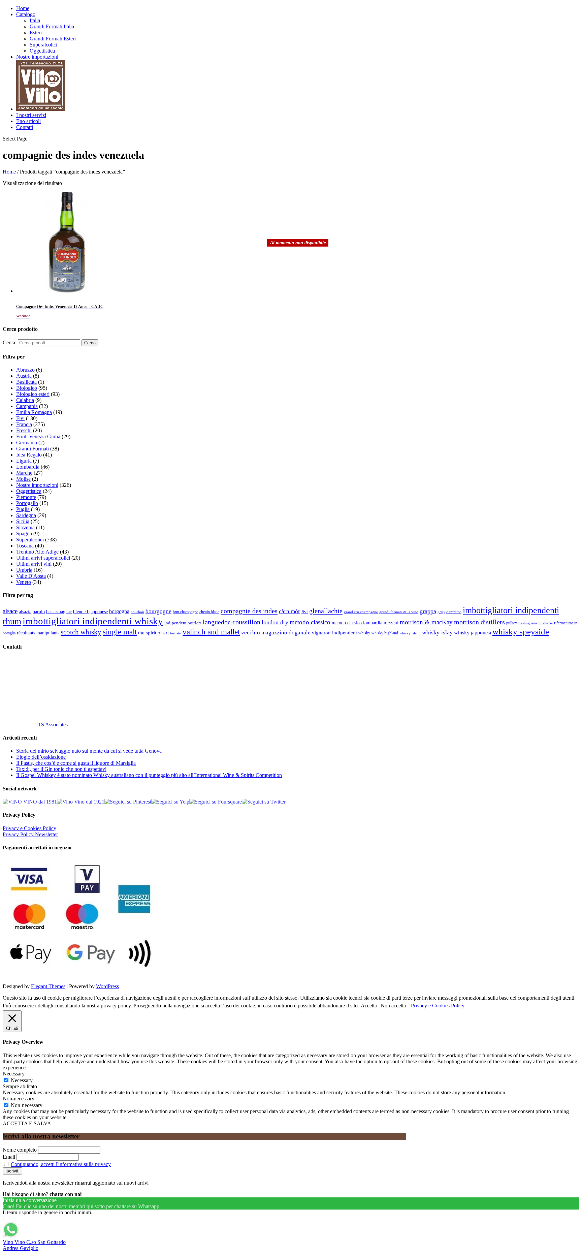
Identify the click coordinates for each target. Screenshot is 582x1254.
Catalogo (25, 14)
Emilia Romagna (34, 412)
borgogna (119, 611)
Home (22, 8)
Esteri (36, 32)
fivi (304, 611)
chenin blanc (209, 612)
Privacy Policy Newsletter (30, 834)
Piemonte (26, 497)
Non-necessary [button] (18, 1098)
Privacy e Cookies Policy (29, 828)
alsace (10, 611)
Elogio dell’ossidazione (41, 757)
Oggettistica (42, 51)
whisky (364, 633)
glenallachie (326, 611)
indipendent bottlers (182, 623)
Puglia (23, 509)
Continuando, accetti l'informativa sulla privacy (61, 1164)
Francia (24, 424)
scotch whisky (81, 632)
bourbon (137, 612)
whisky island (410, 633)
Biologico (26, 388)
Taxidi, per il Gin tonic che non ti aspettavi (61, 769)
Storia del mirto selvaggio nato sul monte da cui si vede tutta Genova (89, 751)
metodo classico (310, 622)
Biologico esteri (33, 394)
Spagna (24, 533)
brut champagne (185, 611)
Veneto (23, 582)
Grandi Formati (32, 448)
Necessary (22, 1080)
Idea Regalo (29, 455)
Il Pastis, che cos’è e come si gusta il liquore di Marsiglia (76, 763)
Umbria (24, 570)
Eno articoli (28, 121)
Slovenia (25, 527)
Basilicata (26, 382)
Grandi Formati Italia (52, 26)
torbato (175, 633)
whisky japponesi (472, 633)
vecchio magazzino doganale (276, 632)
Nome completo (20, 1150)
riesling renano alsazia (535, 623)
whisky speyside (520, 631)
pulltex (511, 623)
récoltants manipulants (38, 632)
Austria (24, 376)
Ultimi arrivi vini (34, 564)
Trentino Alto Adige (37, 552)
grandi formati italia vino (398, 612)
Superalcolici (43, 45)
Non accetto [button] (393, 1005)
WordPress (107, 986)
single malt (120, 632)
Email (9, 1157)
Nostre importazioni (37, 57)
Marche (24, 473)
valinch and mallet (211, 632)
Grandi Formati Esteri (53, 38)
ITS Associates (52, 724)
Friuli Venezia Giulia (38, 436)
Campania (27, 406)
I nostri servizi (31, 115)
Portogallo (27, 503)
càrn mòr (289, 611)
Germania (26, 442)
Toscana (25, 545)
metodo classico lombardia (357, 622)
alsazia (25, 611)
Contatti (24, 127)
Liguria (24, 461)
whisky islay (437, 632)
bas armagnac (59, 611)
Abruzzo (25, 370)
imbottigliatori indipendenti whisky (93, 621)
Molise (23, 479)
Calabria (25, 400)
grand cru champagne (361, 612)
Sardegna (26, 515)
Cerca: (10, 342)
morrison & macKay (426, 622)
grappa (428, 611)
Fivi (20, 418)
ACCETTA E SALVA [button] (27, 1123)
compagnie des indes (249, 611)
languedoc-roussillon (231, 622)
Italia (35, 20)
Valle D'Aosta (31, 576)
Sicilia (22, 521)
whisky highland (384, 633)
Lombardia (27, 467)
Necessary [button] (14, 1073)
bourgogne (158, 611)
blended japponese (90, 611)
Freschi (24, 430)
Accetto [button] (369, 1005)
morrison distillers (479, 622)
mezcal (391, 622)
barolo (39, 611)
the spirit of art (153, 632)
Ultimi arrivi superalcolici (43, 558)
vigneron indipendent (334, 632)
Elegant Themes (48, 986)
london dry (275, 622)
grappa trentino (449, 612)
